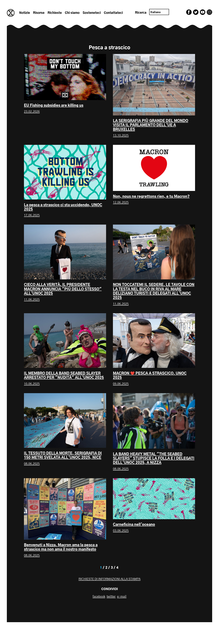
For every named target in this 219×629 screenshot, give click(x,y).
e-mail (121, 596)
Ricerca (140, 12)
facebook (99, 596)
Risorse (38, 13)
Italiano (155, 12)
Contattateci (113, 13)
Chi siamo (72, 13)
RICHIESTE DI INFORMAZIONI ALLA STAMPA (109, 579)
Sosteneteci (92, 13)
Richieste (55, 13)
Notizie (24, 13)
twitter (111, 596)
